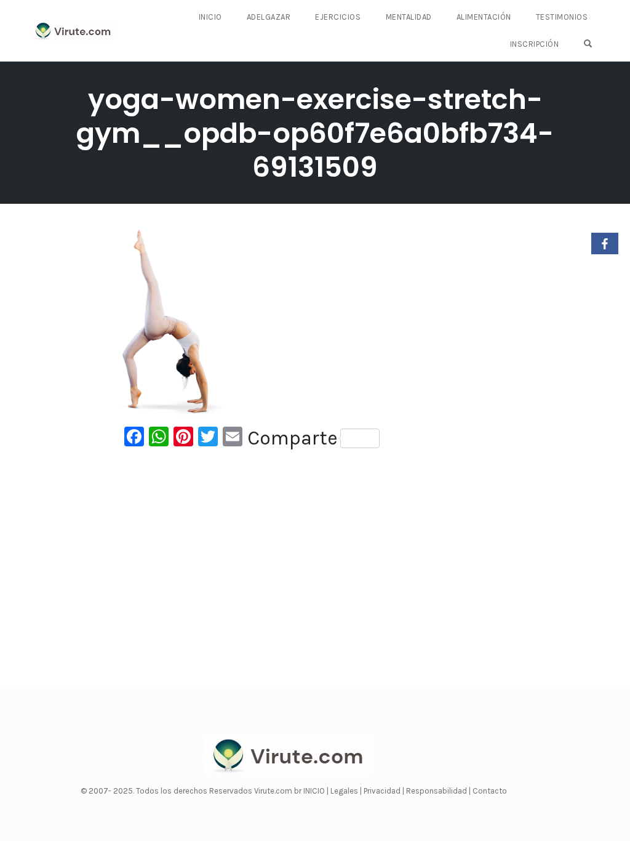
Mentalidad (409, 17)
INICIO (315, 790)
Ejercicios (338, 17)
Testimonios (562, 17)
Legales (345, 790)
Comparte (292, 438)
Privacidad (383, 790)
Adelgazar (269, 17)
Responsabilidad (437, 790)
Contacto (489, 790)
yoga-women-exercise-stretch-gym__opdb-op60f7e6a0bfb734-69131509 (315, 133)
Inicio (210, 17)
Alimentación (484, 17)
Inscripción (534, 44)
